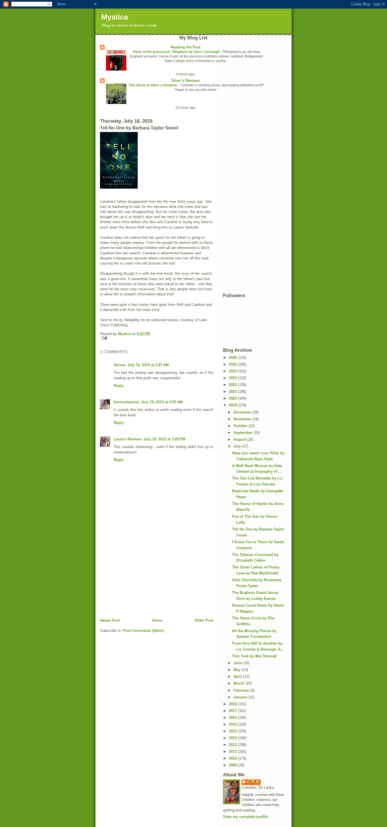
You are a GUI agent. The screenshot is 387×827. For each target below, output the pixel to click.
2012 (233, 745)
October (240, 426)
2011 (233, 751)
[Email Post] (156, 338)
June (238, 663)
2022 (233, 385)
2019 (233, 405)
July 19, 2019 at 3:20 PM (164, 439)
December (242, 412)
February (241, 690)
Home (157, 620)
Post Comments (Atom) (143, 630)
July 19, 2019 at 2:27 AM (148, 365)
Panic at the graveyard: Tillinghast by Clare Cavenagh (176, 52)
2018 (233, 704)
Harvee (120, 365)
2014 (233, 731)
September (243, 432)
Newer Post (110, 620)
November (242, 419)
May (237, 670)
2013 (233, 738)
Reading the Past (185, 47)
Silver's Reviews (185, 80)
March (239, 683)
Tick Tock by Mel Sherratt (254, 656)
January (240, 697)
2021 (233, 391)
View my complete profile (245, 817)
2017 (233, 711)
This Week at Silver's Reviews (153, 85)
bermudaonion (126, 402)
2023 (233, 378)
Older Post (204, 620)
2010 (233, 758)
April (238, 676)
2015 (233, 724)
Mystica (114, 17)
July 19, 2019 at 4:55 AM (162, 402)
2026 (233, 357)
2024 (233, 371)
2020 (233, 398)
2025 (233, 364)
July (237, 446)
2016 (233, 717)
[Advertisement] (142, 578)
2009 (233, 765)
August (240, 439)
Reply (119, 385)
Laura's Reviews (128, 439)
